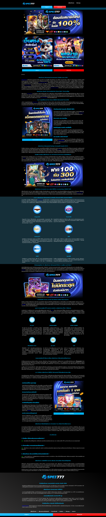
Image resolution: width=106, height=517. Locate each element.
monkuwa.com (28, 85)
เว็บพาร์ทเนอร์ (54, 511)
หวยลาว (23, 304)
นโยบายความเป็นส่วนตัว (44, 511)
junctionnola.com (54, 87)
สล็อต (24, 158)
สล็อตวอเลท (81, 113)
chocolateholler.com (43, 82)
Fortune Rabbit (44, 97)
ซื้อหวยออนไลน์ (80, 192)
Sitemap (78, 3)
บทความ (73, 511)
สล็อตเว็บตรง (71, 3)
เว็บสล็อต (59, 149)
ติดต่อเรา (61, 511)
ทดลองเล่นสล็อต (61, 140)
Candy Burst (29, 93)
